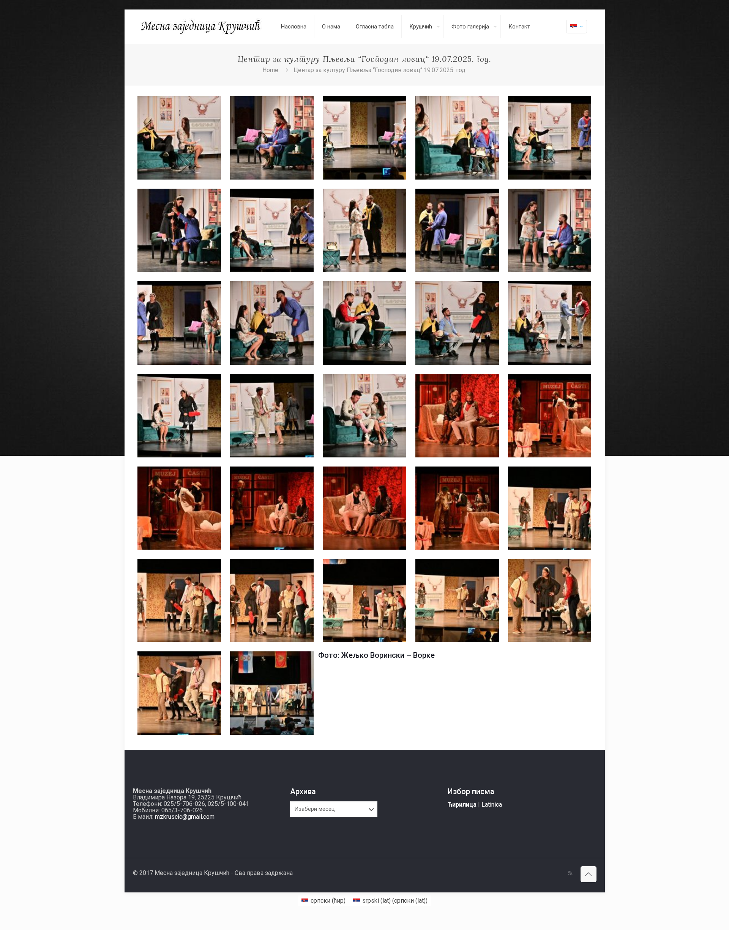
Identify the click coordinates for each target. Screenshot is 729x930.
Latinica (491, 804)
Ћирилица (462, 804)
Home (270, 70)
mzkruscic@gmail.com (185, 816)
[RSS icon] (570, 873)
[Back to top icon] (588, 874)
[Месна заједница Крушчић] (201, 26)
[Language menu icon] (576, 26)
